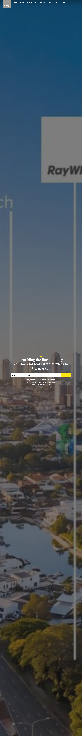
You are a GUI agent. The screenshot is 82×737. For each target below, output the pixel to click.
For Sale (22, 2)
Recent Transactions (40, 2)
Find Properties (65, 374)
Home (15, 2)
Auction (57, 2)
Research (50, 2)
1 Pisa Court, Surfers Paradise (70, 733)
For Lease (29, 2)
